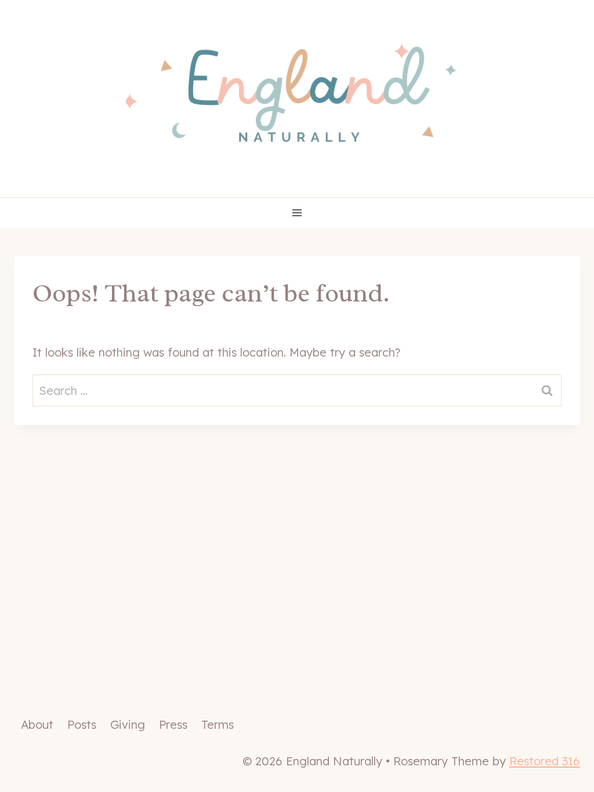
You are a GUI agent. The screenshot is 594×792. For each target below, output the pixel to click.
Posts (81, 724)
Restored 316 (544, 761)
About (37, 724)
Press (173, 724)
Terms (217, 724)
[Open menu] (297, 212)
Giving (127, 724)
